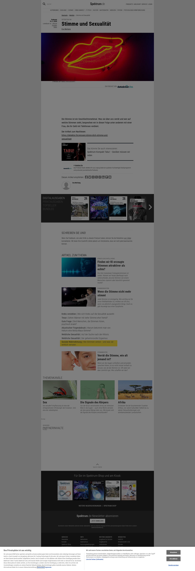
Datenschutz (40, 567)
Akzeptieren (173, 552)
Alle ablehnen (173, 559)
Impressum (48, 567)
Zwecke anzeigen (173, 565)
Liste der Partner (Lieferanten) (94, 559)
